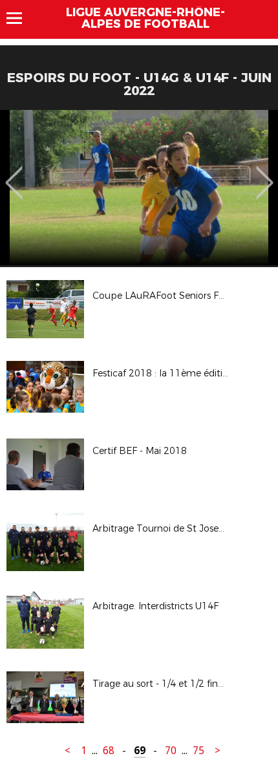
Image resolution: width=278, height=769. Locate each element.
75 (198, 750)
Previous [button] (14, 173)
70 (170, 750)
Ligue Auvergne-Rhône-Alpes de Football (145, 18)
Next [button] (264, 173)
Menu (20, 18)
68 (108, 750)
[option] (139, 187)
